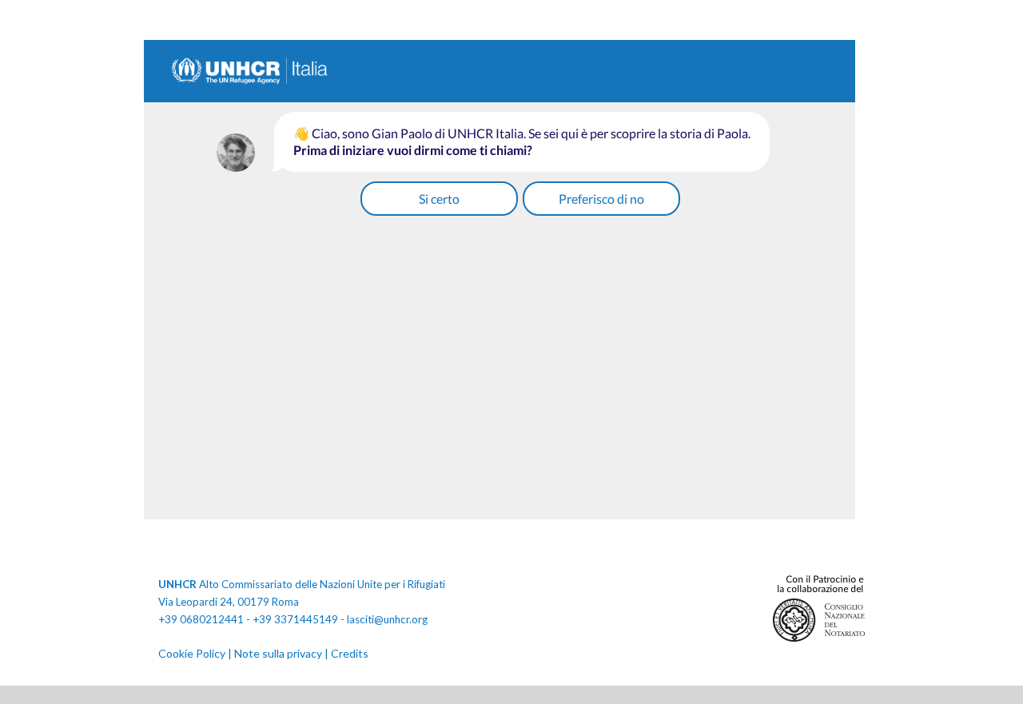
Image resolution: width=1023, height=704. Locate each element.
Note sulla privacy (278, 653)
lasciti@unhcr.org (387, 619)
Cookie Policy (191, 653)
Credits (349, 653)
